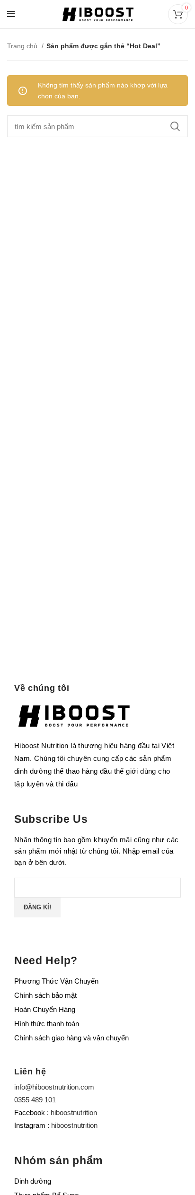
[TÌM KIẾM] (175, 126)
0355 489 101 (35, 1100)
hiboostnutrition (74, 1112)
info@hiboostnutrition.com (54, 1087)
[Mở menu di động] (11, 14)
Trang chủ (23, 46)
